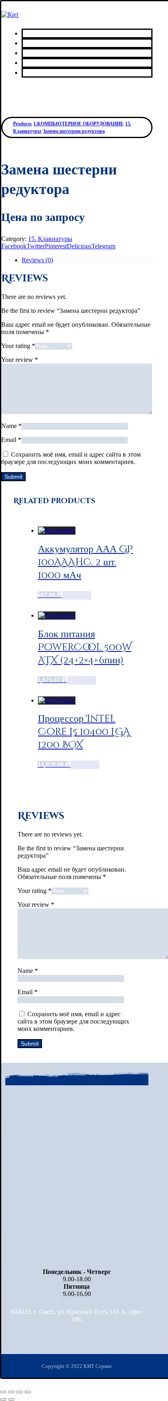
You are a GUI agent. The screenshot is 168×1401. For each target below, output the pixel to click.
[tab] (87, 260)
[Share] (11, 1392)
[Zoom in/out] (27, 1392)
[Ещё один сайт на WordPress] (10, 14)
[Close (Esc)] (3, 1392)
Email (11, 439)
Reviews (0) (37, 260)
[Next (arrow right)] (11, 1399)
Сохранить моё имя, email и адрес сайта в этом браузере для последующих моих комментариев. (71, 458)
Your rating (18, 345)
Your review (19, 359)
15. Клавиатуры (50, 238)
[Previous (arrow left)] (3, 1399)
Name (11, 425)
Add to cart (77, 595)
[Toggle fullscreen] (19, 1392)
